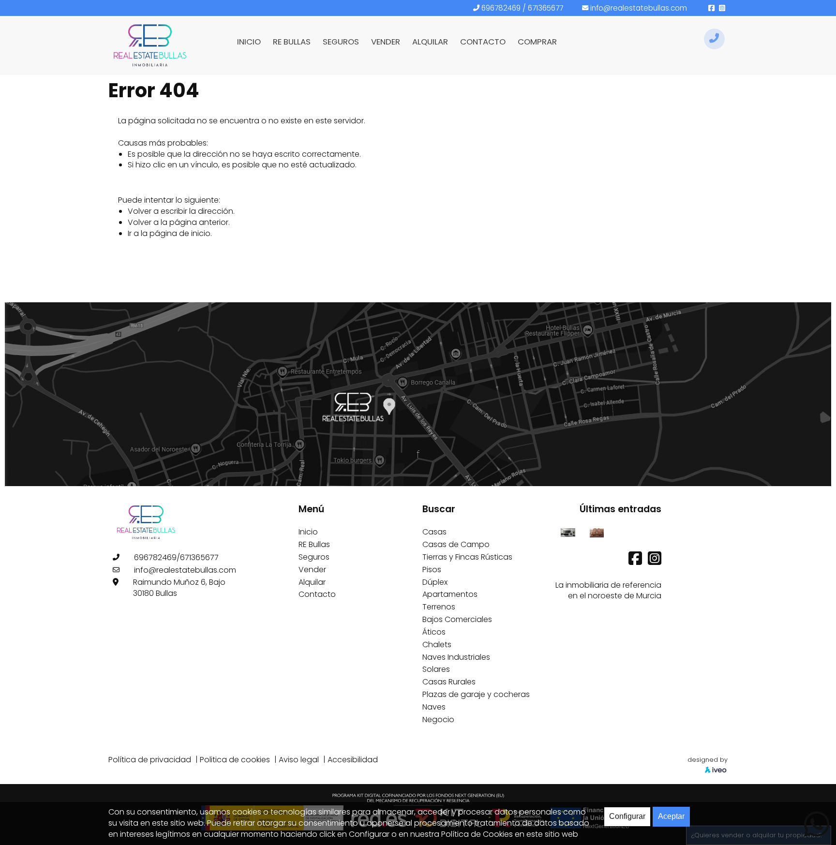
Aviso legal (299, 759)
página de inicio (179, 233)
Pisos (431, 569)
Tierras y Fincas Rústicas (467, 557)
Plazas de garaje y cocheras (476, 694)
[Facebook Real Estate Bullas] (636, 561)
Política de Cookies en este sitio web (509, 834)
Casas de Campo (456, 544)
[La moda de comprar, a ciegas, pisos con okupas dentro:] (597, 531)
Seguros (314, 557)
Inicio (308, 531)
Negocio (438, 719)
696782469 (501, 8)
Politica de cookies (235, 759)
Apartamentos (450, 594)
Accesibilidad (353, 759)
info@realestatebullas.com (638, 8)
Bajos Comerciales (457, 619)
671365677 (545, 8)
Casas (434, 531)
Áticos (434, 631)
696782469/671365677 (176, 557)
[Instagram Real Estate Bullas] (654, 561)
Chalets (436, 644)
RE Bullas (314, 544)
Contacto (317, 594)
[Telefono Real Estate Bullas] (714, 39)
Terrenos (438, 606)
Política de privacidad (149, 759)
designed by (707, 760)
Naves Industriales (456, 657)
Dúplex (435, 582)
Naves (434, 706)
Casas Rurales (449, 681)
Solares (436, 669)
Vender (312, 569)
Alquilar (312, 582)
